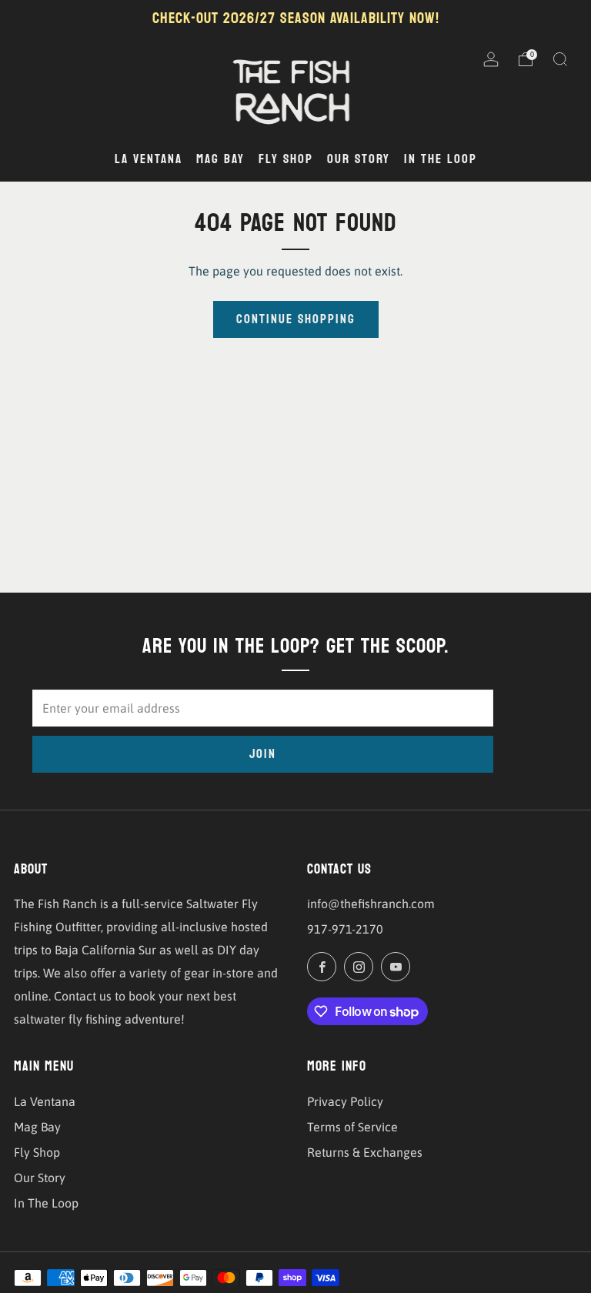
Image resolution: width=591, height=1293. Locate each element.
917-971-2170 (345, 929)
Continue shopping (296, 319)
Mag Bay (37, 1127)
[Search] (560, 59)
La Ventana (44, 1101)
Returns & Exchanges (364, 1152)
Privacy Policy (345, 1101)
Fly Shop (37, 1152)
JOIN (262, 754)
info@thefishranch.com (371, 903)
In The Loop (46, 1203)
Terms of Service (352, 1127)
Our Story (39, 1177)
